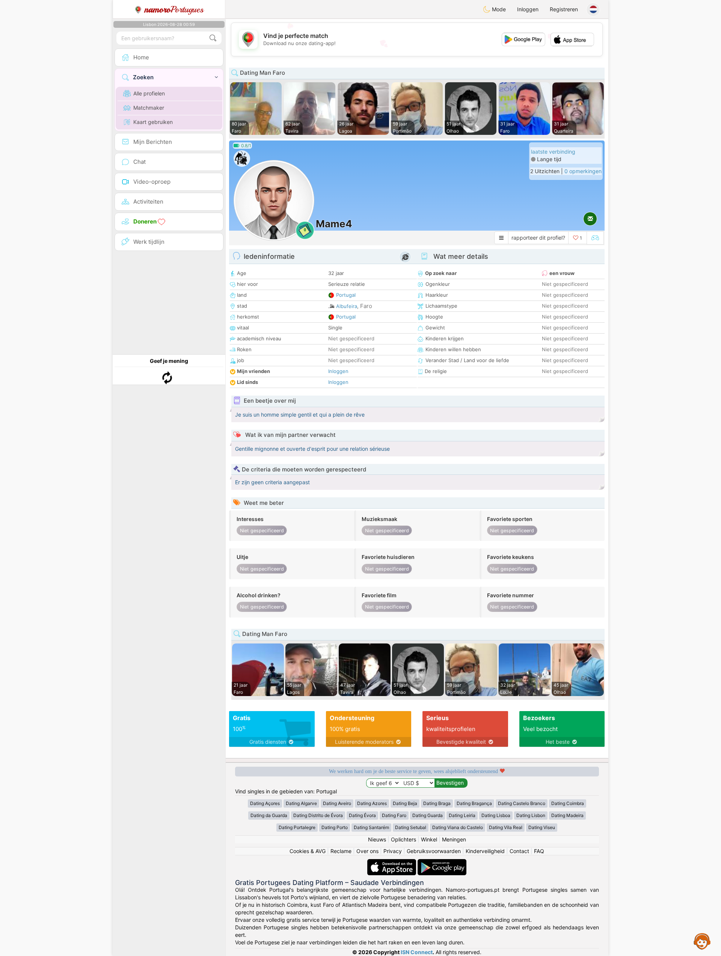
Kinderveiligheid (485, 851)
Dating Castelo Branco (521, 803)
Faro (366, 306)
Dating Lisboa (495, 815)
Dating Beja (405, 803)
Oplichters (403, 839)
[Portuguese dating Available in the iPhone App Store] (392, 862)
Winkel (429, 839)
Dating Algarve (301, 803)
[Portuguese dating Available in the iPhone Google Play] (442, 862)
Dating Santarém (371, 827)
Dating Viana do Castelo (457, 827)
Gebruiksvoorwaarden (434, 851)
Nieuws (377, 839)
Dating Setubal (410, 827)
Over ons (367, 851)
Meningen (454, 839)
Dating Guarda (427, 815)
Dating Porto (334, 827)
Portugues (174, 9)
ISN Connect (417, 952)
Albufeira (346, 306)
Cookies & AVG (308, 851)
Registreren (564, 9)
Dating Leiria (462, 815)
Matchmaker (148, 107)
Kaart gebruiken (153, 122)
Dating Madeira (567, 815)
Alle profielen (149, 93)
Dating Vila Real (505, 827)
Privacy (392, 851)
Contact (519, 851)
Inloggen (527, 9)
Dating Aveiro (337, 803)
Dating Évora (362, 815)
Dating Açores (265, 803)
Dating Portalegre (297, 827)
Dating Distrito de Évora (318, 815)
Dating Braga (437, 803)
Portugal (346, 295)
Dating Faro (394, 815)
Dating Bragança (474, 803)
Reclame (340, 851)
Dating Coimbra (567, 803)
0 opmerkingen (583, 171)
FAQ (539, 851)
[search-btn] (213, 38)
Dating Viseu (541, 827)
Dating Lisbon (530, 815)
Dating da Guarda (268, 815)
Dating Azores (372, 803)
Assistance (702, 941)
